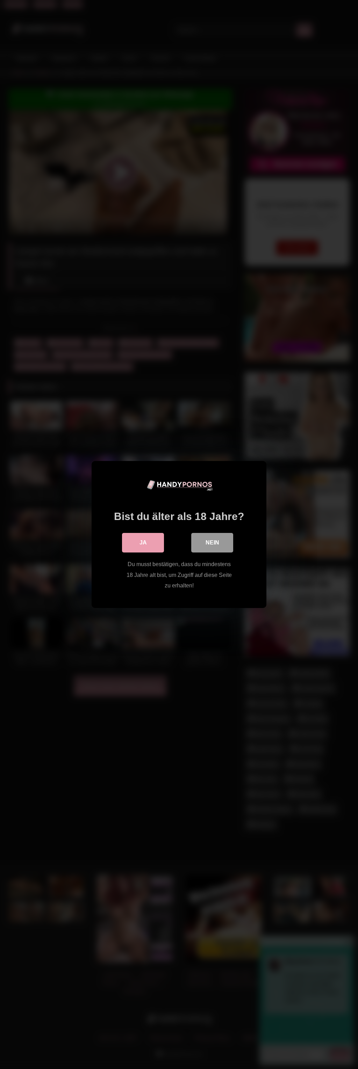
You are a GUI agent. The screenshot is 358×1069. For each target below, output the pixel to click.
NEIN (212, 543)
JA (143, 543)
